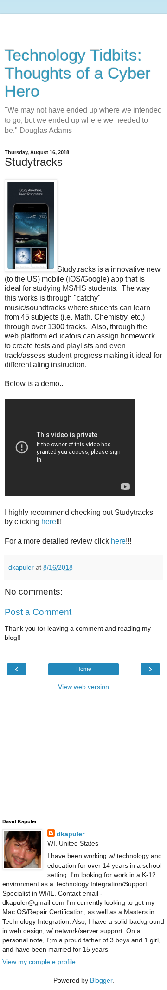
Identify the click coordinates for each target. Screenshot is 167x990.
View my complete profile (39, 961)
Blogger (101, 980)
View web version (83, 686)
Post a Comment (38, 612)
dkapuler (70, 834)
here (48, 522)
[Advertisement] (83, 25)
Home (83, 669)
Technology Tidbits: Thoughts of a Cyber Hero (78, 73)
